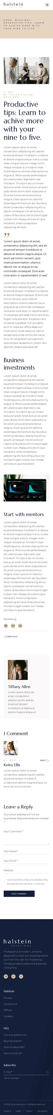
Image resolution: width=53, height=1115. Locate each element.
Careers (8, 1016)
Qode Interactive (18, 1104)
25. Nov (10, 760)
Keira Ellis (12, 764)
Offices (8, 1010)
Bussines (23, 20)
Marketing (10, 619)
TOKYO (29, 1111)
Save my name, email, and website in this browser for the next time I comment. (27, 881)
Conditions (10, 1004)
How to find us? (13, 1053)
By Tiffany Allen (18, 95)
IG (21, 976)
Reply (43, 760)
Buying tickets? (13, 1041)
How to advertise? (14, 1047)
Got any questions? (15, 1035)
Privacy (8, 998)
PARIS (18, 1111)
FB (6, 976)
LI (13, 976)
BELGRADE (42, 1111)
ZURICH (7, 1111)
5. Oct (9, 92)
